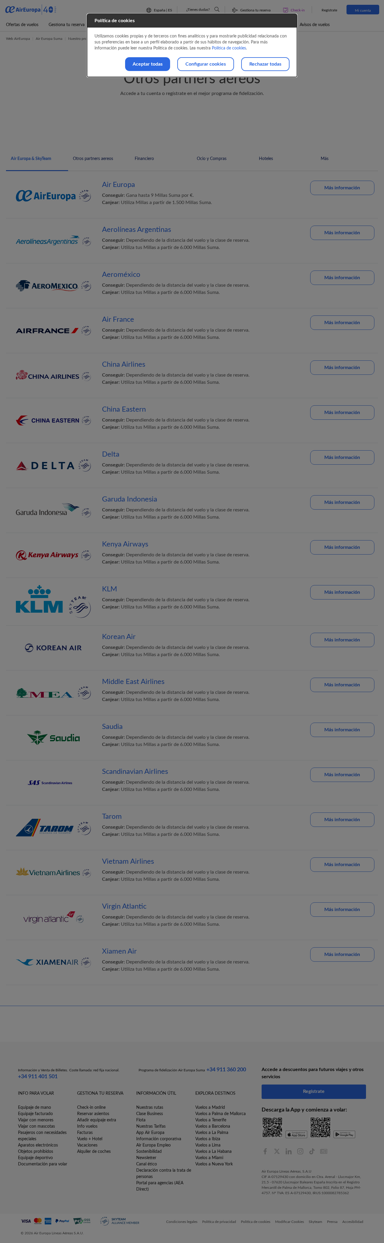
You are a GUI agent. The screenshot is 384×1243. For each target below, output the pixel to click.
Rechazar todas (265, 64)
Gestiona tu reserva (67, 25)
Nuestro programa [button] (82, 38)
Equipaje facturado (35, 1114)
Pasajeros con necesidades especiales (42, 1136)
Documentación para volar (42, 1164)
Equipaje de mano (34, 1107)
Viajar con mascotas (36, 1126)
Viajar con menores (35, 1120)
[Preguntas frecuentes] (217, 9)
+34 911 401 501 (38, 1076)
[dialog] (192, 45)
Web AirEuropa (18, 38)
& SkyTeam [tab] (31, 159)
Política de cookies (229, 48)
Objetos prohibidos (35, 1152)
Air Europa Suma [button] (49, 38)
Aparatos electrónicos (38, 1145)
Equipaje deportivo (35, 1158)
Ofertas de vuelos (22, 25)
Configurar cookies (205, 64)
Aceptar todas (148, 64)
